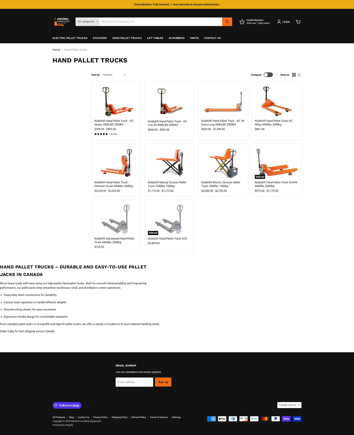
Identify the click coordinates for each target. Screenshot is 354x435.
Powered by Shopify (63, 425)
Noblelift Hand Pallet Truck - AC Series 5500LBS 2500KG (113, 122)
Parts (194, 37)
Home (56, 49)
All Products (59, 417)
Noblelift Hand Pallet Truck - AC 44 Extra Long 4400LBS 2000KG (222, 122)
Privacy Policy (100, 417)
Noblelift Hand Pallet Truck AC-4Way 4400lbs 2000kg (274, 122)
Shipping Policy (120, 417)
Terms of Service (159, 417)
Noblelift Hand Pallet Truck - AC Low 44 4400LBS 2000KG (167, 123)
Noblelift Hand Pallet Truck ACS (167, 238)
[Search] (227, 22)
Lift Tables (155, 37)
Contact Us (212, 37)
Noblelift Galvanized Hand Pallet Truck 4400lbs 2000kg (114, 240)
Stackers (100, 37)
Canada (287, 405)
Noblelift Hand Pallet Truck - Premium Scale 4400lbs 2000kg (113, 184)
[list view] (299, 74)
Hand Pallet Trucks (127, 37)
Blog (71, 417)
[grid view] (293, 74)
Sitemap (176, 417)
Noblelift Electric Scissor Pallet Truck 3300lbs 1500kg (220, 184)
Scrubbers (177, 37)
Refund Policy (139, 417)
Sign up (163, 382)
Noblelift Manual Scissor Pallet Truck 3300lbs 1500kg (167, 184)
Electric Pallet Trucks (70, 37)
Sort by (95, 74)
